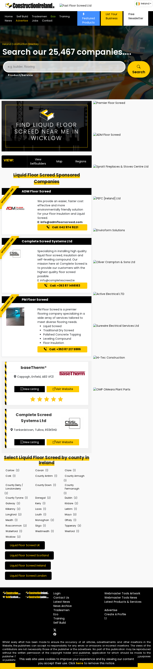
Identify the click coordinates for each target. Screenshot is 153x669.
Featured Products (88, 20)
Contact (47, 20)
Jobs (35, 20)
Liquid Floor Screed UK (25, 545)
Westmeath (42, 531)
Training (64, 16)
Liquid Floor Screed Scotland (29, 555)
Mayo (68, 514)
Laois (38, 509)
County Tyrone (14, 497)
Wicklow (11, 536)
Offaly (68, 520)
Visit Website (64, 389)
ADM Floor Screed (36, 191)
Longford (11, 514)
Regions (81, 161)
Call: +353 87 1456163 (64, 286)
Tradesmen (39, 16)
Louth (38, 514)
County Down (43, 485)
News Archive (62, 606)
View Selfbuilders (38, 161)
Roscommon (14, 525)
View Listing (31, 389)
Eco (53, 16)
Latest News (61, 602)
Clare (68, 470)
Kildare (69, 503)
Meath (9, 520)
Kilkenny (10, 509)
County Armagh (74, 476)
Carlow (10, 470)
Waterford (12, 531)
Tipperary (70, 525)
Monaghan (42, 520)
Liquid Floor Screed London (28, 576)
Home (9, 16)
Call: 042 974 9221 (64, 227)
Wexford (70, 531)
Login (57, 593)
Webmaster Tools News (120, 598)
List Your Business (112, 16)
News (8, 20)
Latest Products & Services (122, 602)
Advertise (22, 20)
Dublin (68, 497)
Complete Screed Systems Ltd (47, 241)
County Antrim (44, 476)
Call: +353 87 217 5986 (65, 349)
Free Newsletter (135, 16)
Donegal (40, 497)
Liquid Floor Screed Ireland (28, 566)
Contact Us (61, 598)
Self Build (22, 16)
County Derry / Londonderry (14, 486)
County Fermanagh (72, 486)
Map (59, 161)
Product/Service (20, 75)
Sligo (38, 525)
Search (138, 71)
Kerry (38, 503)
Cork (8, 476)
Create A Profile (115, 614)
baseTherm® (34, 367)
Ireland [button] (145, 3)
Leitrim (69, 509)
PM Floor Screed (35, 299)
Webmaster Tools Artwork (122, 593)
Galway (10, 503)
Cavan (39, 470)
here (79, 663)
